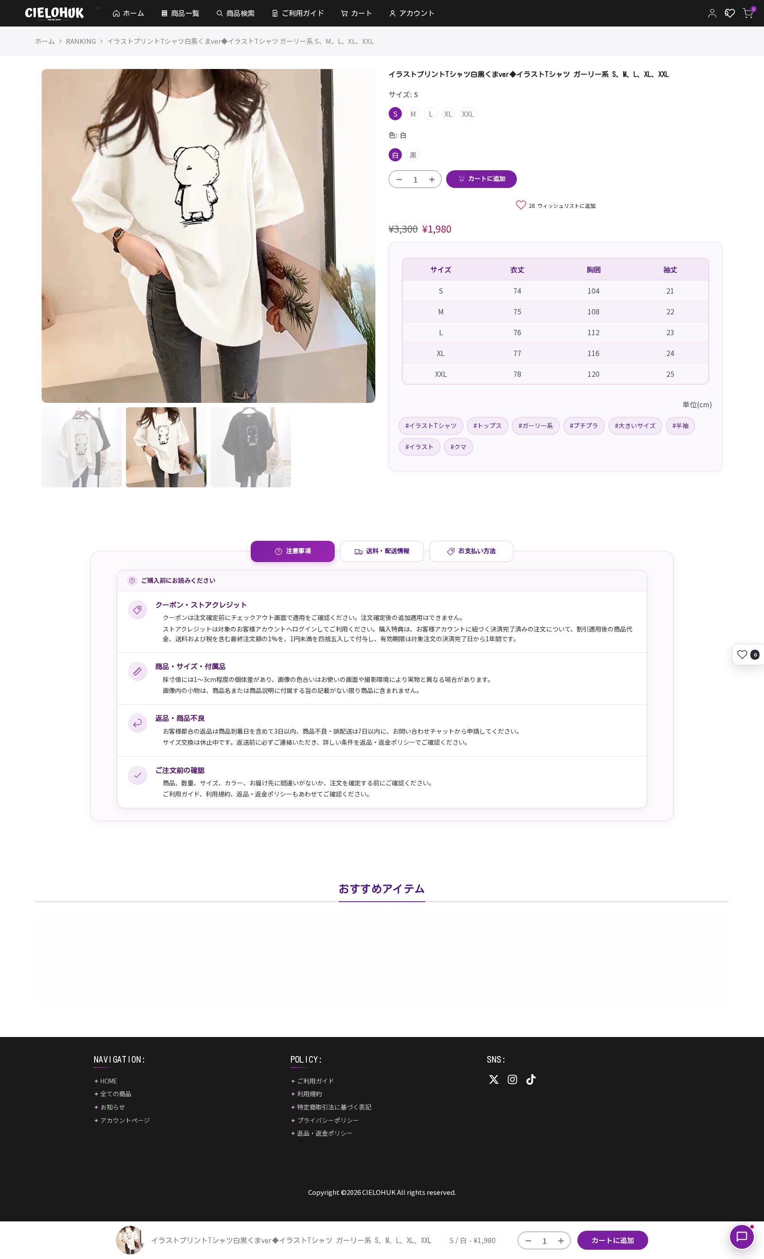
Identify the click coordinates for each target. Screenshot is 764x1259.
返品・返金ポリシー (264, 793)
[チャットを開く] (742, 1237)
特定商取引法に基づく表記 (334, 1106)
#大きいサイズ (635, 425)
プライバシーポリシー (328, 1120)
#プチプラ (584, 425)
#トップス (488, 425)
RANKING (81, 41)
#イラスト (419, 446)
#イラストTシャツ (431, 425)
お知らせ (112, 1106)
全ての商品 (115, 1093)
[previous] (59, 236)
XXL (468, 113)
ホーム (45, 41)
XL (448, 113)
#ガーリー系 (536, 425)
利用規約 (218, 793)
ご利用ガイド (181, 793)
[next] (358, 236)
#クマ (458, 446)
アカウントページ (125, 1120)
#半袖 (680, 425)
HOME (108, 1080)
